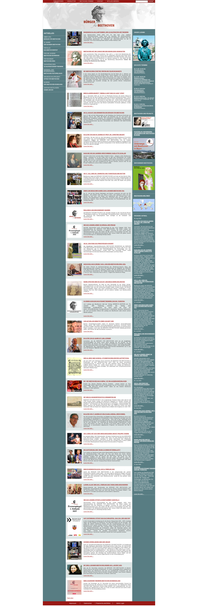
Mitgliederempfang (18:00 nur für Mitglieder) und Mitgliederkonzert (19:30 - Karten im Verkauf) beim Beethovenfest (144, 80)
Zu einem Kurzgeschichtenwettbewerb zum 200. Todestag (104, 301)
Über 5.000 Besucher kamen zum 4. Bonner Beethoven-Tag (104, 190)
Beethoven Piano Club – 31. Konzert (144, 97)
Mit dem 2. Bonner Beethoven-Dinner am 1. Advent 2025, (103, 565)
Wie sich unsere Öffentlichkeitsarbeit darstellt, (102, 500)
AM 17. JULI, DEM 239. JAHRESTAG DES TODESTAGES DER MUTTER (104, 173)
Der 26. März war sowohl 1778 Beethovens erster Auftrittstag (106, 358)
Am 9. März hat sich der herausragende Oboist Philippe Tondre (106, 433)
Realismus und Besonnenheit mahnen (97, 210)
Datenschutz (88, 603)
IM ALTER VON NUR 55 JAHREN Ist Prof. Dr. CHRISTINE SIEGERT (104, 134)
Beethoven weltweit (142, 196)
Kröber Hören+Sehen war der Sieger (97, 542)
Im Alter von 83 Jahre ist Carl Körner (97, 338)
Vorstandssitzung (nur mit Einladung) (139, 71)
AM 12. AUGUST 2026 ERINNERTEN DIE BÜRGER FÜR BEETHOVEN (104, 112)
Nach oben (70, 598)
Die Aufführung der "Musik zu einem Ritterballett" (102, 450)
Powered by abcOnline (103, 603)
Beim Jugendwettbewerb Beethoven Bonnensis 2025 (102, 580)
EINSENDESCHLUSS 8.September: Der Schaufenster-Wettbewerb (106, 32)
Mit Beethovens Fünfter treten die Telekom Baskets (103, 71)
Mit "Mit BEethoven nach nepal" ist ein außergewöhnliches (105, 381)
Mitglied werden (113, 1)
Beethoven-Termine (86, 1)
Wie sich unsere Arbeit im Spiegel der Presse (99, 225)
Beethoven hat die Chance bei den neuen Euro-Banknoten (104, 51)
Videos (56, 2)
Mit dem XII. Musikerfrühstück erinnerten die (100, 397)
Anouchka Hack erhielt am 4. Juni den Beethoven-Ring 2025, (105, 264)
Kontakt (100, 1)
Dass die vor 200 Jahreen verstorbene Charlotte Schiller (105, 153)
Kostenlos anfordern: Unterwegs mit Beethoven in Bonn (144, 133)
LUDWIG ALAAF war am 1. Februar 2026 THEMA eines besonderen (106, 484)
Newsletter (71, 1)
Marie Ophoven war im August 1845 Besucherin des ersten (104, 281)
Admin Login (120, 603)
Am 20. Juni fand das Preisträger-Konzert (99, 243)
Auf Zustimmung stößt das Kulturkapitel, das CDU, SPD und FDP (107, 518)
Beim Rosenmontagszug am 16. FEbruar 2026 (99, 469)
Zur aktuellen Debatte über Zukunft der (99, 321)
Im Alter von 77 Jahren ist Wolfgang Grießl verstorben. (104, 414)
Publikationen (58, 1)
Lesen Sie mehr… (89, 42)
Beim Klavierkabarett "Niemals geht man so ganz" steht (104, 93)
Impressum (72, 603)
